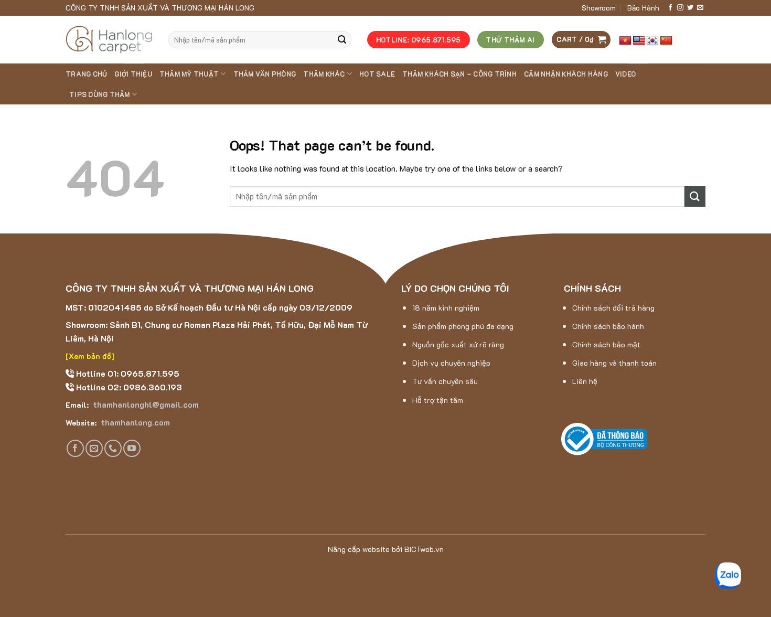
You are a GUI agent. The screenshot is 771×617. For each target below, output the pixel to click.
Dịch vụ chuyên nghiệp (451, 363)
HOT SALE (377, 74)
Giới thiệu (133, 74)
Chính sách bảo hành (608, 326)
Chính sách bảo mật (606, 344)
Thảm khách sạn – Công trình (459, 74)
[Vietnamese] (625, 41)
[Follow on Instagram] (680, 8)
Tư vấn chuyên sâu (445, 381)
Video (625, 74)
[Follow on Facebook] (670, 8)
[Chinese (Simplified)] (666, 41)
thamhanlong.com (134, 422)
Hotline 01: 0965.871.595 (126, 373)
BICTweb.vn (424, 549)
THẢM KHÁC (324, 74)
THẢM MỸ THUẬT (189, 74)
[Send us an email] (700, 8)
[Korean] (652, 41)
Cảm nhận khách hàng (566, 74)
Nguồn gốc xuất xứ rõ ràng (458, 344)
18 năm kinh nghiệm (445, 308)
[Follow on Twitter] (690, 8)
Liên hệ (584, 381)
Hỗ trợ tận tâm (437, 400)
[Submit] (342, 40)
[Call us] (113, 448)
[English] (639, 41)
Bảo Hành (643, 8)
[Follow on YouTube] (132, 448)
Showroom (599, 8)
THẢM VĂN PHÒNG (264, 74)
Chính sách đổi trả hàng (613, 308)
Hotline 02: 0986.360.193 (128, 386)
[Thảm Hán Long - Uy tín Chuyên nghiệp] (109, 39)
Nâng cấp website (359, 549)
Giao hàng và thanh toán (614, 363)
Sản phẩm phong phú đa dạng (462, 326)
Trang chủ (86, 74)
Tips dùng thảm (99, 94)
